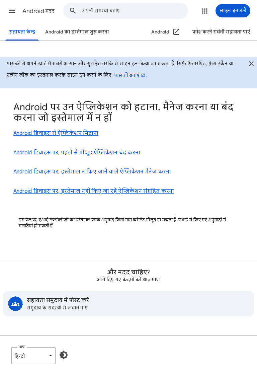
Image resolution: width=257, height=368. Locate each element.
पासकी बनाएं (127, 75)
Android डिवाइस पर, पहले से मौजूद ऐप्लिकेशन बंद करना (76, 152)
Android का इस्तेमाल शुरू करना (77, 32)
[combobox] (135, 10)
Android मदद (38, 11)
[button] (12, 11)
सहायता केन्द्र (22, 32)
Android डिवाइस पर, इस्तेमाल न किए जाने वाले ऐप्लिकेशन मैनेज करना (92, 171)
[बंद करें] (251, 65)
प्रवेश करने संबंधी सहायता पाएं (221, 32)
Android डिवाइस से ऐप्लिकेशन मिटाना (55, 133)
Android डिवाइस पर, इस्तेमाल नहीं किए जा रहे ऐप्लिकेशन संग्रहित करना (93, 191)
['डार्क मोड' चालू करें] (64, 355)
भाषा (21, 346)
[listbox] (33, 355)
